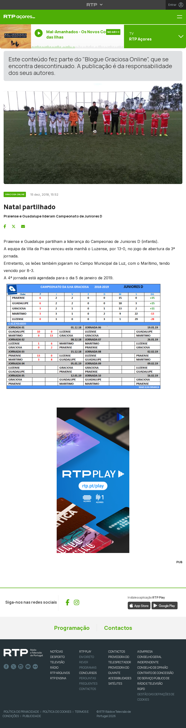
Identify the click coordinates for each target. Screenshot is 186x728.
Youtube (28, 666)
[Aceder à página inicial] (15, 17)
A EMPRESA (145, 651)
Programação (72, 628)
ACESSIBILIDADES (119, 678)
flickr (35, 666)
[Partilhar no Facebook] (5, 226)
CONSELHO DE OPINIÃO (152, 667)
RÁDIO (54, 667)
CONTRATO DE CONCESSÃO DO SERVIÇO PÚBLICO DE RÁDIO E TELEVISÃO (155, 678)
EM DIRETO (86, 657)
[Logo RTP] (23, 653)
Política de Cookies (57, 712)
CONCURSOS (88, 673)
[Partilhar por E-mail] (23, 226)
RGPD (141, 689)
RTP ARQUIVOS (60, 673)
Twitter (13, 666)
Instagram (20, 666)
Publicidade (32, 716)
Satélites (115, 683)
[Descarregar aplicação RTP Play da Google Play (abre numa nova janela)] (164, 605)
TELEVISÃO (57, 662)
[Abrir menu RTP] (93, 4)
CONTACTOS (116, 651)
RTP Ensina (58, 678)
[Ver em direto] (15, 36)
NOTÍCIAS (56, 651)
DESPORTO (57, 657)
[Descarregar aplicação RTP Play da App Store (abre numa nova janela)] (139, 605)
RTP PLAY (85, 651)
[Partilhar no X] (14, 226)
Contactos (118, 628)
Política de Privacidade (21, 712)
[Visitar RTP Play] (93, 480)
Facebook (6, 666)
